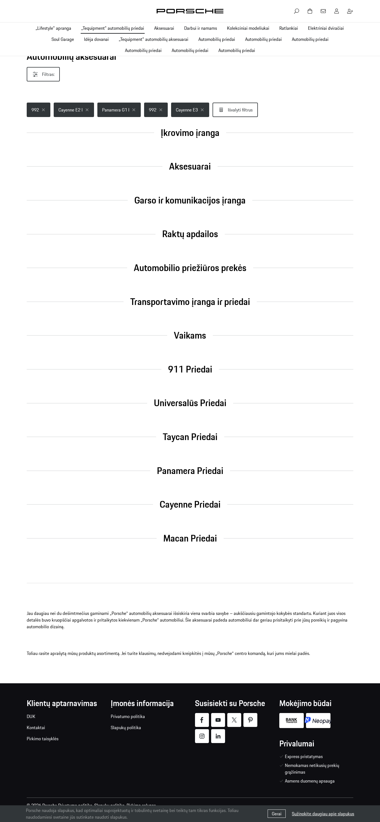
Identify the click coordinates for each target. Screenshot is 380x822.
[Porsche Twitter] (234, 720)
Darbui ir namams (200, 28)
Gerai (277, 813)
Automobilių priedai (216, 39)
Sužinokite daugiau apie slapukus (323, 813)
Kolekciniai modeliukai (248, 28)
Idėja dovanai (96, 39)
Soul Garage (62, 39)
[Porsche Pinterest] (250, 720)
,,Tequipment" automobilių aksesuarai (153, 39)
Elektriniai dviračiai (326, 28)
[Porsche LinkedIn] (218, 736)
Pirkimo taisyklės (42, 738)
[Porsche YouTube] (218, 720)
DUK (31, 716)
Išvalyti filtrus (240, 109)
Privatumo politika (128, 716)
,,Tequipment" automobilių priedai (112, 28)
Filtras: (48, 74)
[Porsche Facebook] (202, 720)
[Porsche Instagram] (202, 736)
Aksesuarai (164, 28)
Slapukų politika (126, 727)
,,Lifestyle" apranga (53, 28)
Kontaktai (36, 727)
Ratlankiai (288, 28)
